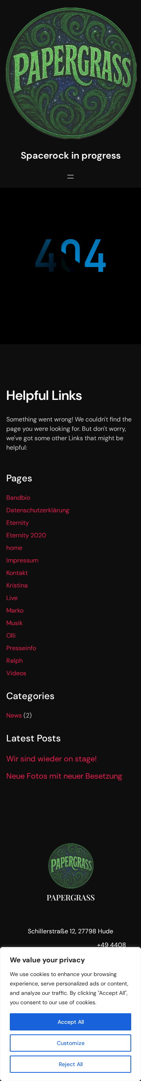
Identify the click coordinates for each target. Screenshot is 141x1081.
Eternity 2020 (26, 535)
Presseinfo (21, 648)
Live (12, 598)
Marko (15, 610)
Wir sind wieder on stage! (51, 759)
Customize (71, 1043)
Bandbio (18, 498)
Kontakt (17, 573)
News (14, 715)
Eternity (17, 523)
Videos (16, 673)
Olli (11, 635)
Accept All (71, 1021)
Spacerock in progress (71, 155)
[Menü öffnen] (70, 176)
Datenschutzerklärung (37, 510)
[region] (70, 1014)
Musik (14, 623)
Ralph (14, 660)
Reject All (71, 1064)
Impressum (22, 560)
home (14, 548)
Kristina (17, 585)
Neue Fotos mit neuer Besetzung (64, 776)
